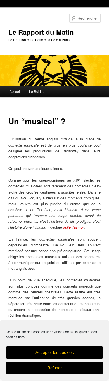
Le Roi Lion (38, 91)
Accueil (15, 91)
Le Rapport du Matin (41, 32)
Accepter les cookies (54, 352)
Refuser (54, 367)
